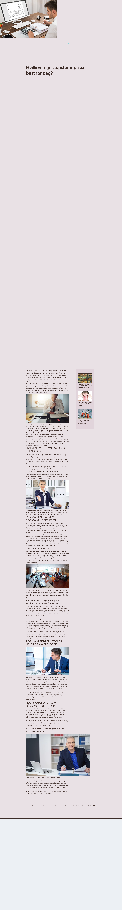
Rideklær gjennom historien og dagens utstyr (82, 806)
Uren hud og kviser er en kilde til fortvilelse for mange (85, 404)
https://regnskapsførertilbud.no (38, 445)
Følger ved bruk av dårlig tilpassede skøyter (44, 806)
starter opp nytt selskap (38, 708)
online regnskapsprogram (59, 620)
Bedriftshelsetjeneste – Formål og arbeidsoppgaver (84, 421)
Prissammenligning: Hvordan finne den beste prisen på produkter (85, 385)
